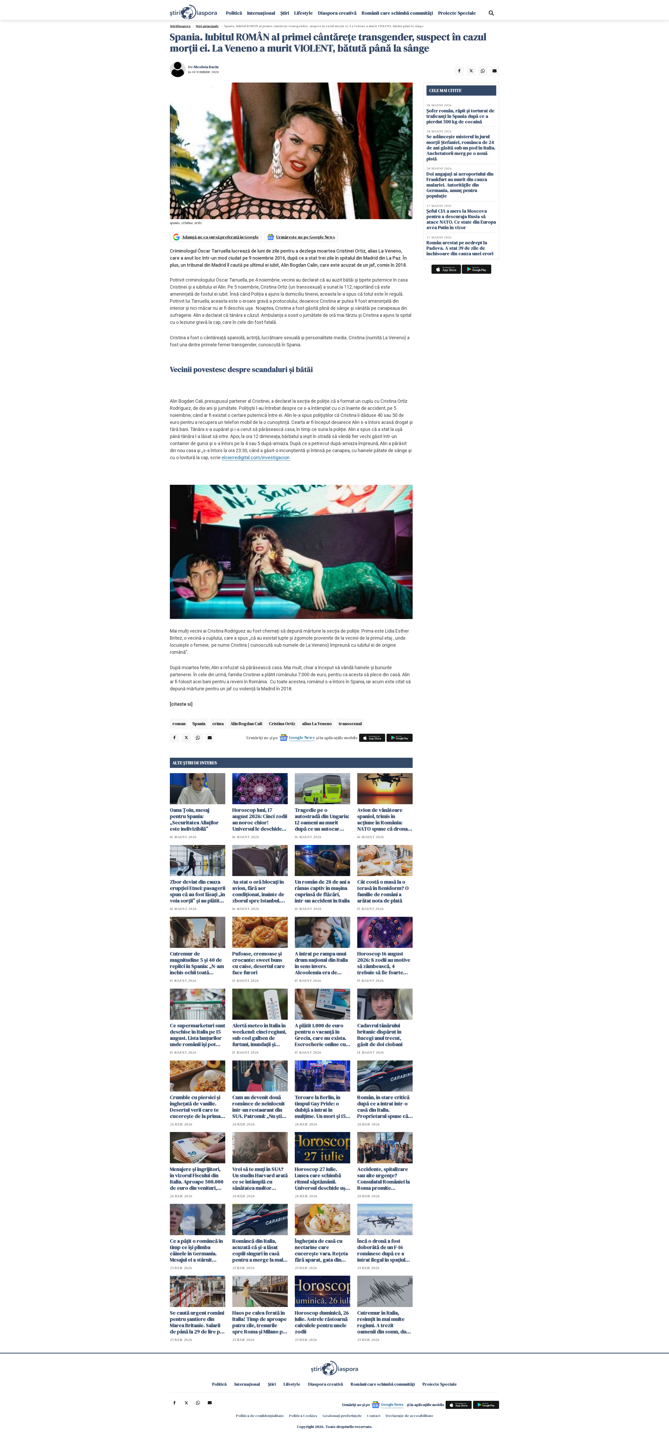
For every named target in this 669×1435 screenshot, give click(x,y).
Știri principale (207, 26)
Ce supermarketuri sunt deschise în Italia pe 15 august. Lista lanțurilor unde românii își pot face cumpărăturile (197, 1034)
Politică (234, 12)
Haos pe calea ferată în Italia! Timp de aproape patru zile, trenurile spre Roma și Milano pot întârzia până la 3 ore (260, 1322)
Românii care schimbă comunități (397, 12)
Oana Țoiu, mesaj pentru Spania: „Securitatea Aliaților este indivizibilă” (194, 819)
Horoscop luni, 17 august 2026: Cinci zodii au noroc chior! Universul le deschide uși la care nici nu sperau (259, 819)
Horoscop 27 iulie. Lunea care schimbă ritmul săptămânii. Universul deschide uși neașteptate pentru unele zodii (321, 1178)
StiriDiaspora (180, 26)
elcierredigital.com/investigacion (256, 457)
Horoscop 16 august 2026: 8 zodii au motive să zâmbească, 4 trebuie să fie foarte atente (383, 963)
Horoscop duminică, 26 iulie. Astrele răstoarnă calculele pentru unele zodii (322, 1322)
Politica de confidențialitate (260, 1415)
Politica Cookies (303, 1415)
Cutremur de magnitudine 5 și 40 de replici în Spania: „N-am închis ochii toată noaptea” (197, 963)
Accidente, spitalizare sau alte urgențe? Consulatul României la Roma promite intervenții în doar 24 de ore (383, 1178)
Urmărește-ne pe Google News (305, 237)
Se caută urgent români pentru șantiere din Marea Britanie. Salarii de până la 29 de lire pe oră (197, 1322)
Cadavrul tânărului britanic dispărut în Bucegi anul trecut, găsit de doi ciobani (379, 1034)
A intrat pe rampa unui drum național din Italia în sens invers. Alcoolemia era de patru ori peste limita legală (321, 963)
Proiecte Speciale (457, 12)
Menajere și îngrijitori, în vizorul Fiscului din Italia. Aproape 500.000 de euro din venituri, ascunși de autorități (196, 1178)
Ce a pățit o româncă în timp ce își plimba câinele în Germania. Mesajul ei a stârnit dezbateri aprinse (196, 1250)
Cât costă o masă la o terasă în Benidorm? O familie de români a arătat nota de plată (383, 891)
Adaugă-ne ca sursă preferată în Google (220, 237)
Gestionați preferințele (342, 1415)
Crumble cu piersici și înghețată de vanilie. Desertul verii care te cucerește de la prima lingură (195, 1106)
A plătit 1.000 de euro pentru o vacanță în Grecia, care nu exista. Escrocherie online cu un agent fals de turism (321, 1034)
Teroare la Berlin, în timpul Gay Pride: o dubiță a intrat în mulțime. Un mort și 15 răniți (320, 1106)
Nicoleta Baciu (206, 66)
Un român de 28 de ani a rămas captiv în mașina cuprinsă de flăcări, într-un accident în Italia (322, 891)
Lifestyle (303, 12)
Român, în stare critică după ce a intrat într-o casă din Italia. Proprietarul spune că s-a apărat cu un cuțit (383, 1106)
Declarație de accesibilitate (409, 1415)
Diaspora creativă (337, 12)
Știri (284, 12)
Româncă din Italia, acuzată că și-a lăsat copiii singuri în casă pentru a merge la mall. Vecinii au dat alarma (259, 1250)
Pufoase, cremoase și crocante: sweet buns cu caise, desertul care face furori (258, 963)
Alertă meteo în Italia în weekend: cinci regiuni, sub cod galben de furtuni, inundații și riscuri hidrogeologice (259, 1034)
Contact (373, 1415)
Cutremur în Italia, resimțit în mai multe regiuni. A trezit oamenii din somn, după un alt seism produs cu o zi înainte (384, 1322)
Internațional (261, 12)
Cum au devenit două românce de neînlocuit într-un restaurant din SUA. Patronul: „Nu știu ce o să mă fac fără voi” (259, 1106)
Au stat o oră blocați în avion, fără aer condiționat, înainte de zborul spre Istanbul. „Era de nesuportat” (258, 891)
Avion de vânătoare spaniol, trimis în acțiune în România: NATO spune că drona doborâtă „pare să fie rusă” (382, 819)
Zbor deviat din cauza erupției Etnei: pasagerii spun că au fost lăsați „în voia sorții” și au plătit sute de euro (197, 891)
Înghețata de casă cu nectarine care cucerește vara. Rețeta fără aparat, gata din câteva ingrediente (321, 1250)
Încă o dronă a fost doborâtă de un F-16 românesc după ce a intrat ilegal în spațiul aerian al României (381, 1250)
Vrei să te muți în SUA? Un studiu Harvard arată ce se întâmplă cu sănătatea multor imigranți (260, 1178)
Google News (302, 737)
